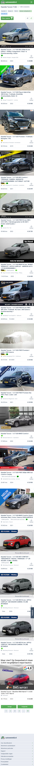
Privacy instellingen (6, 759)
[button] (32, 612)
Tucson (9, 7)
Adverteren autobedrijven (8, 745)
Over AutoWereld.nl (6, 743)
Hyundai (4, 7)
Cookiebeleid (4, 764)
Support (3, 751)
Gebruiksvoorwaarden (7, 756)
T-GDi (15, 7)
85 (28, 711)
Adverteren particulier (7, 748)
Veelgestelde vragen (6, 753)
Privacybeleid (4, 761)
